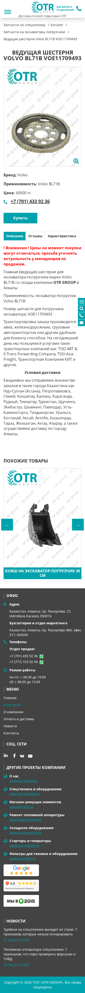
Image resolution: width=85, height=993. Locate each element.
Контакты (11, 733)
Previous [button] (7, 524)
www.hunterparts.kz (25, 832)
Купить (20, 218)
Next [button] (78, 524)
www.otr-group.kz (23, 781)
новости (16, 921)
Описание (14, 236)
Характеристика (62, 236)
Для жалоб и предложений (65, 9)
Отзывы (35, 236)
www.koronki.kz (21, 806)
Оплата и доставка (19, 719)
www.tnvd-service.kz (25, 819)
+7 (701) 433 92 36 (30, 201)
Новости (10, 726)
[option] (42, 116)
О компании (13, 712)
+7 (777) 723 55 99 (23, 662)
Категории (12, 705)
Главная (10, 698)
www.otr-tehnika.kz (24, 793)
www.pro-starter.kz (24, 845)
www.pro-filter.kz (22, 858)
